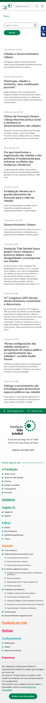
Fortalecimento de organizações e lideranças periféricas (24, 573)
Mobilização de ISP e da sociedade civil (22, 582)
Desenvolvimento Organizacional (18, 615)
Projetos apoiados (14, 586)
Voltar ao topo (37, 411)
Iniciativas (8, 499)
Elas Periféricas (10, 531)
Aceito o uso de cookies (23, 696)
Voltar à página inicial (15, 411)
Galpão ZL (8, 512)
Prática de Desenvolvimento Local (18, 554)
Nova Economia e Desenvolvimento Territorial (25, 604)
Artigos (7, 647)
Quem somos (9, 474)
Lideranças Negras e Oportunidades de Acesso (25, 601)
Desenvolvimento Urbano (17, 561)
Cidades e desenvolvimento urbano (21, 593)
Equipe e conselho (12, 485)
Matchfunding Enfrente (13, 535)
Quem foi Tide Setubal (13, 477)
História (7, 481)
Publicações (9, 643)
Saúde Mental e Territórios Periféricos (22, 608)
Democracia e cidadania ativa (18, 597)
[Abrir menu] (42, 6)
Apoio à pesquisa (13, 578)
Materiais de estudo (12, 650)
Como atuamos (10, 550)
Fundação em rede (14, 622)
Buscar (12, 32)
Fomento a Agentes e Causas (16, 569)
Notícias (7, 630)
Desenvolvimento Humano (18, 558)
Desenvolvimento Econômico (19, 565)
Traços (7, 539)
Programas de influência (14, 589)
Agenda (7, 516)
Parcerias (8, 492)
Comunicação (10, 612)
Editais (7, 527)
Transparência (10, 489)
